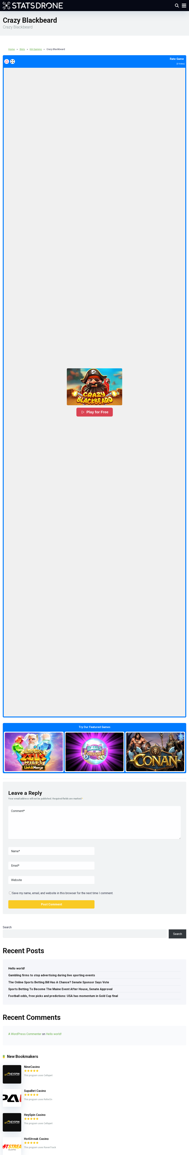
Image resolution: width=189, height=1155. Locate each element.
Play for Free (97, 412)
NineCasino (32, 1067)
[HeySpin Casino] (12, 1130)
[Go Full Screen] (12, 61)
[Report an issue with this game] (6, 61)
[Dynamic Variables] (33, 5)
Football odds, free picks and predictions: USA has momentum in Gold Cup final (63, 996)
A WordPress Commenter (24, 1034)
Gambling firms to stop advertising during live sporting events (51, 975)
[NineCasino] (12, 1082)
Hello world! (16, 968)
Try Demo (34, 751)
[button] (94, 386)
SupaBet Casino (35, 1091)
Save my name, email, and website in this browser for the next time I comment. (62, 893)
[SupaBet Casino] (12, 1106)
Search (7, 927)
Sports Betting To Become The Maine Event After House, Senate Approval (60, 989)
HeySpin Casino (35, 1115)
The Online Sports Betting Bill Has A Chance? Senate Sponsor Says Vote (58, 982)
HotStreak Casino (36, 1139)
